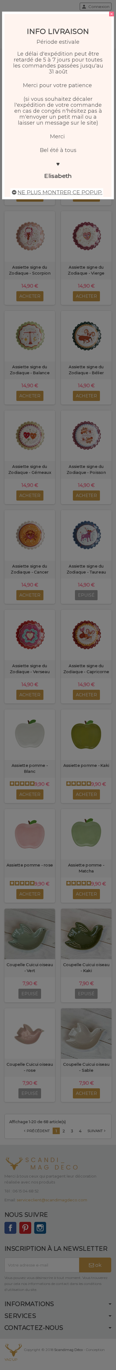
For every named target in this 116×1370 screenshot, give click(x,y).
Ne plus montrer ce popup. (60, 192)
